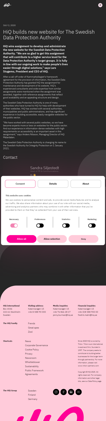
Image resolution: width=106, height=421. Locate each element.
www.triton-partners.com (88, 366)
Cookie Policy (32, 349)
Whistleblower (32, 362)
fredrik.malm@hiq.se (87, 315)
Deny (83, 239)
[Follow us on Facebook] (63, 392)
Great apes (33, 327)
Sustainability (32, 366)
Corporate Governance (36, 345)
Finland (32, 394)
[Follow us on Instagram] (56, 392)
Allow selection (52, 238)
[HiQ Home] (7, 5)
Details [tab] (53, 183)
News (28, 341)
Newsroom (30, 357)
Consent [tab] (20, 183)
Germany (32, 399)
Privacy (28, 353)
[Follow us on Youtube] (78, 392)
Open (100, 5)
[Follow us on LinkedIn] (71, 392)
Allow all (21, 238)
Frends (31, 323)
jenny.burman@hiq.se (63, 315)
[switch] (40, 225)
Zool (30, 331)
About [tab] (85, 183)
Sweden (32, 390)
